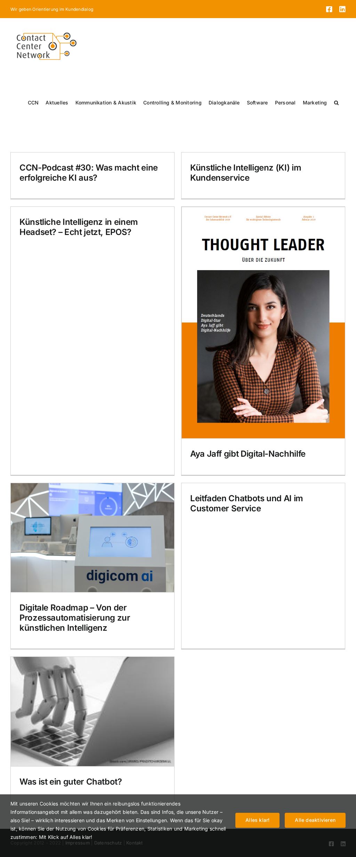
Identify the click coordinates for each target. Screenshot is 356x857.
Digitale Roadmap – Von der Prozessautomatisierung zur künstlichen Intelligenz (74, 618)
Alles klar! (257, 820)
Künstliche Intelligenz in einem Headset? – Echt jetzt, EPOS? (78, 227)
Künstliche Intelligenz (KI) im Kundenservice (245, 173)
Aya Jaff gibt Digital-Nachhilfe (248, 454)
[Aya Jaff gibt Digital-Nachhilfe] (263, 322)
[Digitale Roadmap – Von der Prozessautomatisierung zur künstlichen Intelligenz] (92, 537)
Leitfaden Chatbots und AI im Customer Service (246, 503)
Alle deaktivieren (315, 820)
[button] (336, 102)
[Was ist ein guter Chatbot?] (92, 711)
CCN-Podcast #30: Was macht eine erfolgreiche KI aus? (88, 173)
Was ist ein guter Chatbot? (70, 782)
